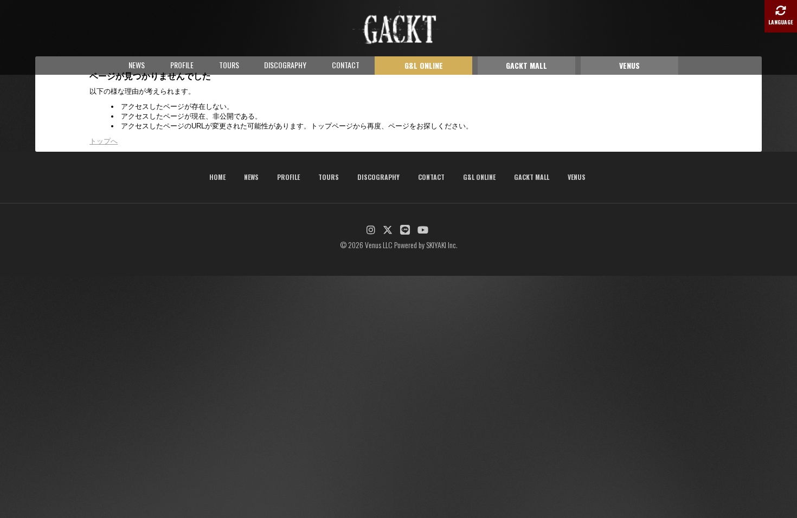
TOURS (229, 64)
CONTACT (345, 64)
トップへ (103, 141)
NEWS (136, 64)
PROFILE (182, 64)
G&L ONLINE (423, 65)
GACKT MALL (526, 65)
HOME (217, 177)
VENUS (629, 65)
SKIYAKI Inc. (442, 244)
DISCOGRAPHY (285, 64)
